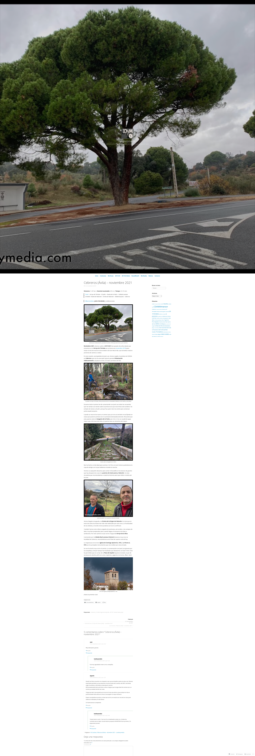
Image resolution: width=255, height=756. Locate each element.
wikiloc (162, 336)
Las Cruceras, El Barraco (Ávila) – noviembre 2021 (120, 626)
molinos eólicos (160, 318)
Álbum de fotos (89, 301)
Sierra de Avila (162, 327)
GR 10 (111, 612)
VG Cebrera (158, 336)
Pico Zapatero (155, 322)
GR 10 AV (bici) (126, 276)
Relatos (151, 276)
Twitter (169, 332)
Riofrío (157, 324)
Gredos (156, 314)
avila (162, 304)
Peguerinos (166, 320)
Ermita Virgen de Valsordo (102, 612)
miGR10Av (154, 318)
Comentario (87, 745)
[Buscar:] (159, 288)
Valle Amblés (165, 334)
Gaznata (167, 311)
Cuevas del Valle (159, 309)
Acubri (153, 304)
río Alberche (157, 326)
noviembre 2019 (121, 348)
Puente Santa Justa (118, 612)
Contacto (157, 276)
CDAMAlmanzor (161, 306)
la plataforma (160, 316)
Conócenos (103, 276)
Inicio (96, 276)
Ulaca (153, 334)
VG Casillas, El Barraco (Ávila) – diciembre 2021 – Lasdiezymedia (107, 732)
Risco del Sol (167, 324)
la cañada (164, 314)
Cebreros (93, 612)
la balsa (160, 314)
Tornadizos (159, 332)
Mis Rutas (110, 276)
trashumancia (165, 332)
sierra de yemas (163, 329)
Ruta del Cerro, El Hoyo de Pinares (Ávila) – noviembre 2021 (98, 624)
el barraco (164, 309)
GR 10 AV (117, 276)
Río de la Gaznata (165, 326)
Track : (87, 294)
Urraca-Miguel (157, 334)
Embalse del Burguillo (161, 311)
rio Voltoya (162, 324)
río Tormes (157, 327)
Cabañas (165, 304)
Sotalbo (154, 332)
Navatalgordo (165, 318)
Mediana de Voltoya (167, 316)
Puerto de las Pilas (163, 322)
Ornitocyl (156, 320)
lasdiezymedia (127, 141)
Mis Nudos (144, 276)
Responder (89, 653)
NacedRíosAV (135, 276)
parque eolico (161, 320)
